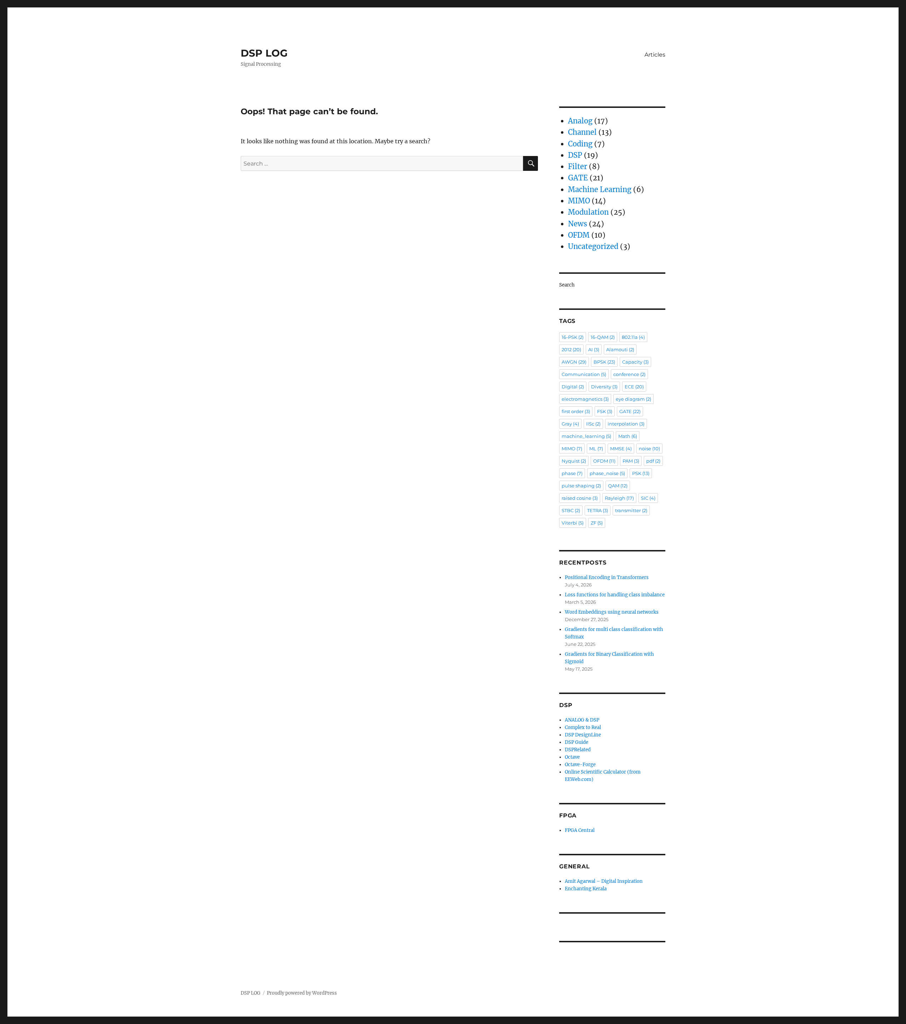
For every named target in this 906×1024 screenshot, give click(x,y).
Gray (570, 424)
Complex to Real (583, 727)
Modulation (588, 212)
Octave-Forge (580, 765)
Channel (582, 132)
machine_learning (586, 436)
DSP (575, 155)
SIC (648, 498)
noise (649, 448)
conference (629, 374)
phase (572, 473)
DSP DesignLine (583, 735)
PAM (631, 461)
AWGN (574, 362)
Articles (654, 54)
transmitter (631, 510)
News (577, 223)
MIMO (579, 200)
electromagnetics (585, 399)
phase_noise (607, 473)
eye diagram (633, 399)
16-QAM (603, 337)
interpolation (626, 424)
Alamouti (620, 349)
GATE (578, 177)
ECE (634, 386)
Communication (584, 374)
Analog (580, 120)
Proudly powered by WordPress (302, 993)
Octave (572, 757)
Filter (577, 166)
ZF (597, 523)
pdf (653, 461)
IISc (593, 424)
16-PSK (573, 337)
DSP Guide (576, 742)
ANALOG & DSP (582, 720)
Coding (580, 143)
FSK (604, 411)
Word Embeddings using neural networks (612, 612)
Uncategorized (593, 246)
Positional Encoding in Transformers (607, 577)
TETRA (597, 510)
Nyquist (574, 461)
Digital (573, 386)
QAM (617, 485)
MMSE (621, 448)
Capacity (635, 362)
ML (596, 448)
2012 (571, 349)
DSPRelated (578, 750)
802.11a (633, 337)
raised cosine (580, 498)
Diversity (604, 386)
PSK (640, 473)
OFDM (579, 235)
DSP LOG (264, 53)
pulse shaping (581, 485)
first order (576, 411)
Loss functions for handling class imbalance (615, 595)
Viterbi (573, 523)
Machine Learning (599, 189)
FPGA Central (580, 830)
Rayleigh (619, 498)
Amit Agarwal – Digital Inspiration (604, 881)
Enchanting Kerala (586, 889)
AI (593, 349)
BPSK (604, 362)
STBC (571, 510)
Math (627, 436)
